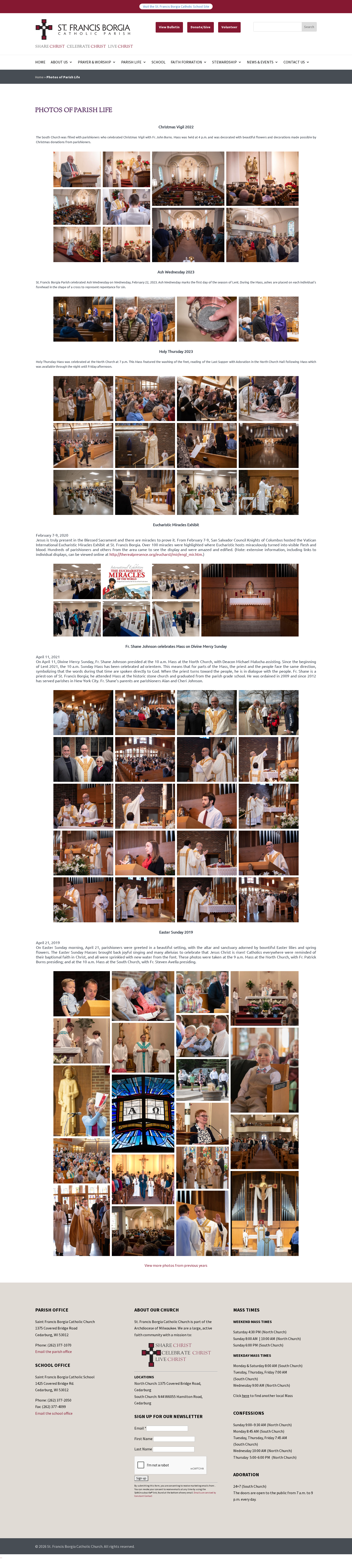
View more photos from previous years (176, 1265)
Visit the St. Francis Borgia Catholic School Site (176, 6)
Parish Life (131, 62)
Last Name (143, 1449)
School (158, 62)
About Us (59, 62)
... (1, 1557)
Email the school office (54, 1413)
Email (140, 1428)
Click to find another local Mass (263, 1395)
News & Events (260, 62)
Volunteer (229, 27)
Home (40, 62)
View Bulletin (169, 27)
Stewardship (224, 62)
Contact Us (294, 62)
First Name (143, 1438)
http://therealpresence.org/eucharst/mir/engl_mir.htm (155, 554)
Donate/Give (200, 27)
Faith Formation (186, 62)
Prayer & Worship (94, 62)
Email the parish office (53, 1351)
